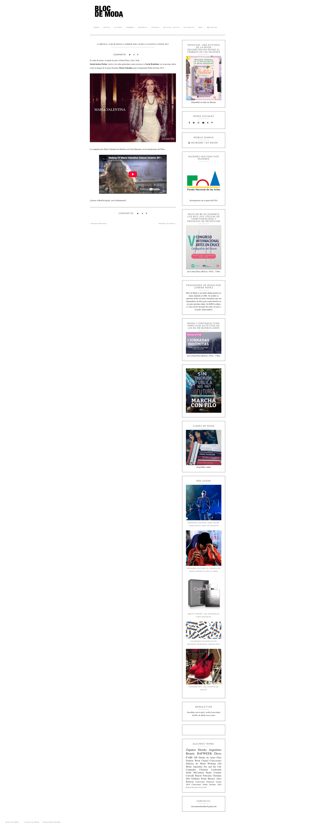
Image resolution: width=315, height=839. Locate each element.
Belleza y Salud (171, 27)
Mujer (106, 27)
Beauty (190, 753)
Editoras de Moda (195, 763)
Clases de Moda (31, 822)
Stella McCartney (195, 772)
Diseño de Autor (207, 757)
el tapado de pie (111, 60)
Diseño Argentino (209, 749)
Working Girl (214, 763)
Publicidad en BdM (51, 822)
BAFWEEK (204, 753)
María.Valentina (126, 67)
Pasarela (142, 27)
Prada (204, 778)
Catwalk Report (194, 775)
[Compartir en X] (129, 54)
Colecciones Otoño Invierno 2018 (206, 784)
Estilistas (195, 778)
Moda (96, 27)
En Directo (189, 27)
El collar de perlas (97, 60)
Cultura (117, 27)
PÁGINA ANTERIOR (99, 223)
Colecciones (215, 760)
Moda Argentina (194, 766)
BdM (200, 27)
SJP (195, 757)
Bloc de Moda (12, 822)
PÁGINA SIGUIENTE (167, 223)
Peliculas (207, 775)
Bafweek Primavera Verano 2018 (196, 787)
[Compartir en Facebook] (133, 54)
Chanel (204, 760)
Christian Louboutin (210, 769)
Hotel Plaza (124, 60)
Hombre (129, 27)
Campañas (191, 769)
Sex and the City (212, 766)
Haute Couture (213, 772)
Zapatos (155, 27)
